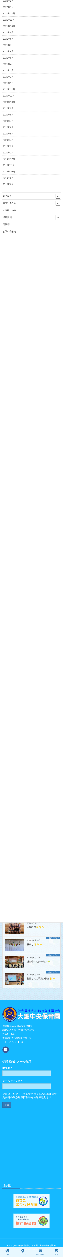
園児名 (7, 1068)
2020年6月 (8, 127)
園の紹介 (7, 196)
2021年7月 (8, 45)
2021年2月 (8, 76)
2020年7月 (8, 121)
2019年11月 (9, 165)
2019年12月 (9, 159)
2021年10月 (9, 26)
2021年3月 (8, 70)
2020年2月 (8, 146)
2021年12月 (9, 13)
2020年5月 (8, 133)
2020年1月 (8, 152)
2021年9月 (8, 32)
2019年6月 (8, 184)
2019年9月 (8, 178)
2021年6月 (8, 51)
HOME (7, 1254)
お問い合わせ (9, 231)
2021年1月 (8, 83)
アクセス (22, 1254)
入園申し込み (9, 210)
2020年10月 (9, 102)
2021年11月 (9, 19)
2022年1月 (8, 7)
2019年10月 (9, 171)
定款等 (6, 224)
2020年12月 (9, 89)
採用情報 (7, 217)
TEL (56, 1254)
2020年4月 (8, 140)
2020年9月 (8, 108)
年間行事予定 (9, 203)
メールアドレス (12, 1081)
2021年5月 (8, 57)
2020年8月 (8, 114)
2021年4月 (8, 64)
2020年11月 (9, 95)
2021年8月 (8, 38)
